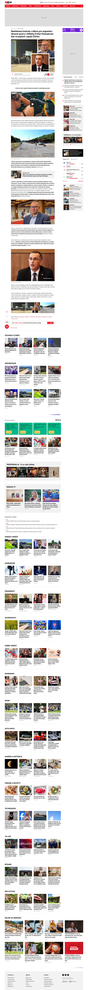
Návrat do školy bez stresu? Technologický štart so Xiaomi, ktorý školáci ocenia (53, 661)
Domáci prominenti (8, 610)
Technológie (10, 808)
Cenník (27, 983)
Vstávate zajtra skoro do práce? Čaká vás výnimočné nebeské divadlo (11, 772)
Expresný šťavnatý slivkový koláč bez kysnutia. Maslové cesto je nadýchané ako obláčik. (11, 799)
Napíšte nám (10, 984)
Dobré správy (11, 645)
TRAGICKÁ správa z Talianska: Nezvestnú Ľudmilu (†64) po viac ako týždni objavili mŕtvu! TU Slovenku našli (75, 201)
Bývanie (8, 864)
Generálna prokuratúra (35, 317)
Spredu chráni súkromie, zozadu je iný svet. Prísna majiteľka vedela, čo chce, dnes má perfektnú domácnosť (11, 881)
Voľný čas (72, 6)
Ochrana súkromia (11, 979)
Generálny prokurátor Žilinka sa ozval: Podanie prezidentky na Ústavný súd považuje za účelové (25, 351)
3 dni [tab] (75, 77)
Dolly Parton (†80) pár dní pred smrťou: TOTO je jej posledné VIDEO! (54, 606)
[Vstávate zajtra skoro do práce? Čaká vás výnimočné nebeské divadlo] (11, 764)
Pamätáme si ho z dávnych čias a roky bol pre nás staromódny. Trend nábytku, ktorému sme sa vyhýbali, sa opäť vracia (40, 881)
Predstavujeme (7, 748)
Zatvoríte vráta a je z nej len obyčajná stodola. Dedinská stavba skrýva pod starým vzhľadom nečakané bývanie (25, 881)
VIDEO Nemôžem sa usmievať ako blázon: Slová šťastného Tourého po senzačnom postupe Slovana (40, 717)
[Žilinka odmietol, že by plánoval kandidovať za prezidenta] (11, 342)
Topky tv (58, 6)
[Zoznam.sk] (66, 981)
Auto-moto (9, 728)
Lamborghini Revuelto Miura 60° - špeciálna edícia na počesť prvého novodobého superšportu (11, 744)
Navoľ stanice (65, 181)
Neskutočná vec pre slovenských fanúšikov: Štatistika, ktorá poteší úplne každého (53, 450)
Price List (27, 984)
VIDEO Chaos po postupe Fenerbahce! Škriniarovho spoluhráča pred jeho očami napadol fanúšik (54, 716)
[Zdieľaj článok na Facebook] (7, 317)
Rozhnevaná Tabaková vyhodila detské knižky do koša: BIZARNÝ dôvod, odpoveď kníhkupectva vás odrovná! (75, 195)
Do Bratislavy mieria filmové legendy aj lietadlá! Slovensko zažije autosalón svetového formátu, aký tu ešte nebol (11, 451)
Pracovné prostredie (22, 776)
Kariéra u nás (10, 983)
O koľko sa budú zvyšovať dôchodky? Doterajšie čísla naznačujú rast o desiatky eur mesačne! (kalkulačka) (11, 690)
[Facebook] (63, 975)
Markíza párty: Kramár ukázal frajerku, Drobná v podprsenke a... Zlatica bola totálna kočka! (40, 607)
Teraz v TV (66, 159)
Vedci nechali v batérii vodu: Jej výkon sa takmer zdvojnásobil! (40, 632)
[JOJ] (64, 166)
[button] (48, 74)
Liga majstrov (7, 721)
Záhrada (6, 910)
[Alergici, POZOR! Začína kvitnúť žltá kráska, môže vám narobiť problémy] (11, 625)
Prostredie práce (51, 776)
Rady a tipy (36, 799)
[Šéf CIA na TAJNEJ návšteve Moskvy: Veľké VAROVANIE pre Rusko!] (66, 207)
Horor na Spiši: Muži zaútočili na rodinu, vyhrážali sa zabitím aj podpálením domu (24, 552)
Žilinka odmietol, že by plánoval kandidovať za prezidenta (10, 350)
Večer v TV (74, 159)
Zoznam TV (11, 487)
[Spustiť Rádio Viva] (72, 29)
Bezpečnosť (7, 829)
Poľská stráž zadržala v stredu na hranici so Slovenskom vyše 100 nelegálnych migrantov (39, 351)
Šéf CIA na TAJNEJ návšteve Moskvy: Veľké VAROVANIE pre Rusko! (75, 208)
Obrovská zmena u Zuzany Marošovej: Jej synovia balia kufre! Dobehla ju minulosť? (33, 505)
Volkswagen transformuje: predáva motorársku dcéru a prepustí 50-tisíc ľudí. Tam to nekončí (53, 745)
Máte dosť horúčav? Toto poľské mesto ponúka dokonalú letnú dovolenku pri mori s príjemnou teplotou (30, 528)
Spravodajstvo (46, 977)
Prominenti (23, 6)
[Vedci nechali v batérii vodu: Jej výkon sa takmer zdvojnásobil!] (40, 625)
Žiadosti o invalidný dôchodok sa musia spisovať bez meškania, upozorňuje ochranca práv (40, 772)
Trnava (49, 556)
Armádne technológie (37, 829)
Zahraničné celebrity (74, 150)
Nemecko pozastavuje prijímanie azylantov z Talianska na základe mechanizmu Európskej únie (54, 352)
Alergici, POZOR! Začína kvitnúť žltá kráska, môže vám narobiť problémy (23, 521)
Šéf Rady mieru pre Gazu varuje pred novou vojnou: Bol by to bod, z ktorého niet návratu (54, 579)
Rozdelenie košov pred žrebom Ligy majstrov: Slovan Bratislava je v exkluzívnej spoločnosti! (25, 716)
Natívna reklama (29, 986)
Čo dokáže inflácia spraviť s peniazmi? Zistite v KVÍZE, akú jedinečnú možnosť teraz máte (40, 450)
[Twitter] (68, 975)
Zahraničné (15, 6)
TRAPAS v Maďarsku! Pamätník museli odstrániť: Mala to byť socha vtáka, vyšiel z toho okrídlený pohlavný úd (31, 524)
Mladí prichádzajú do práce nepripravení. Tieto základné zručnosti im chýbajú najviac (25, 772)
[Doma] (64, 173)
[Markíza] (64, 163)
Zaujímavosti (37, 6)
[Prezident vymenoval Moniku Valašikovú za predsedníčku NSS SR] (54, 844)
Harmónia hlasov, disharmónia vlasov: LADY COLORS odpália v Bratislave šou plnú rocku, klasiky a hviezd (25, 451)
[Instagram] (65, 975)
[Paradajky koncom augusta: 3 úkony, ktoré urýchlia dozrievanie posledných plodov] (11, 898)
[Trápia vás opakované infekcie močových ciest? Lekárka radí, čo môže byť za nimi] (54, 625)
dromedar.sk (21, 638)
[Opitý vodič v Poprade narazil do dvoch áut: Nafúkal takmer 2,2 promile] (11, 544)
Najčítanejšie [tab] (68, 77)
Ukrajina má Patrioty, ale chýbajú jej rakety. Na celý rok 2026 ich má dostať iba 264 (54, 824)
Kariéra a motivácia (13, 756)
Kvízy (52, 6)
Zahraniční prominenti (23, 610)
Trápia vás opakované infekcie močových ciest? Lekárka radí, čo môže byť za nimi (54, 633)
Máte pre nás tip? (47, 986)
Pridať (51, 323)
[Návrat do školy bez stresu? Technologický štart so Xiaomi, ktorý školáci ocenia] (54, 653)
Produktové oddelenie (48, 979)
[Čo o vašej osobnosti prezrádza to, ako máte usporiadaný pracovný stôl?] (54, 764)
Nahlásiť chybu (14, 327)
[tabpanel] (73, 91)
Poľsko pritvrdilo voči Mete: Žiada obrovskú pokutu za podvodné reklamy (39, 579)
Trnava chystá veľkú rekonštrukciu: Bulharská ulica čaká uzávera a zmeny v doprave (54, 552)
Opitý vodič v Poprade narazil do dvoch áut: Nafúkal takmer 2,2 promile (10, 552)
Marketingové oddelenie (48, 984)
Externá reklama (29, 979)
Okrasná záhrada (51, 910)
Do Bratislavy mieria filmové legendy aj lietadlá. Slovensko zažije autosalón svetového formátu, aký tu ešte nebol (40, 745)
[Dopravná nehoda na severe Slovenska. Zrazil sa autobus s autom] (40, 844)
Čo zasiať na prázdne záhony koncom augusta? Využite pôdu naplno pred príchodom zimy (40, 907)
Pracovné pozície (10, 420)
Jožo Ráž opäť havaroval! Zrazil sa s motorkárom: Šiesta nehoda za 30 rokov (24, 531)
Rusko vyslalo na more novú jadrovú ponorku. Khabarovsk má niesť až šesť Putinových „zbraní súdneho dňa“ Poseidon (39, 825)
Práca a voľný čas (8, 776)
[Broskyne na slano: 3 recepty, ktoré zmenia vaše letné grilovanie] (54, 790)
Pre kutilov (10, 891)
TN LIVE (8, 836)
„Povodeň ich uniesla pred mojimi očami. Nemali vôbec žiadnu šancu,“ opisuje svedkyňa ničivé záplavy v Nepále (11, 853)
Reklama (28, 975)
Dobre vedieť (7, 455)
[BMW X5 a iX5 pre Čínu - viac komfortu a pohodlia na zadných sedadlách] (25, 736)
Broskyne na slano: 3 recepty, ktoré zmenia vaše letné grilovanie (53, 798)
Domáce (8, 6)
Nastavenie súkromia (11, 981)
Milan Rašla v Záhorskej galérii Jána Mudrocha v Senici (13, 505)
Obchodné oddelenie (48, 981)
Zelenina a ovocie (37, 910)
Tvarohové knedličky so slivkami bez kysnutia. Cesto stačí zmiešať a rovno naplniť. (25, 799)
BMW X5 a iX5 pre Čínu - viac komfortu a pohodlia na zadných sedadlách (25, 743)
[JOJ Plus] (64, 177)
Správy (7, 508)
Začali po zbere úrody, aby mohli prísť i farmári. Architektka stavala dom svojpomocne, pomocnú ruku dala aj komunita (54, 881)
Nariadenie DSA (10, 986)
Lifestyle (65, 6)
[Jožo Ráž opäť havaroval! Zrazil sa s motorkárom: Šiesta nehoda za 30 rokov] (11, 598)
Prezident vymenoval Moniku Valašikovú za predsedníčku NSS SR (53, 851)
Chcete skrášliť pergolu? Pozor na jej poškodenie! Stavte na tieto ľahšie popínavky (54, 907)
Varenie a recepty (12, 783)
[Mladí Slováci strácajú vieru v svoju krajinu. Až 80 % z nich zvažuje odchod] (54, 681)
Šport (30, 6)
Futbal (44, 510)
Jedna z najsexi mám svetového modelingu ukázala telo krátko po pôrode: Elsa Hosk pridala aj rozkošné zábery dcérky (76, 153)
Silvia (56, 2)
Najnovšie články (11, 517)
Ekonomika (46, 6)
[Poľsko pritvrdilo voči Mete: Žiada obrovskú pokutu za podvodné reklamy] (40, 570)
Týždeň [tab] (80, 77)
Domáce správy (11, 537)
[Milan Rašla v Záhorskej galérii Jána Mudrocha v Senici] (14, 495)
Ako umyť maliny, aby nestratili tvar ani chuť (39, 797)
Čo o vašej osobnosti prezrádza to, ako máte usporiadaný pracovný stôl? (53, 772)
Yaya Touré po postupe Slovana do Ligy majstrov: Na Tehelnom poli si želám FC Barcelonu (50, 506)
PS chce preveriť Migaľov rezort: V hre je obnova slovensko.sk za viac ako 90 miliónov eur (40, 552)
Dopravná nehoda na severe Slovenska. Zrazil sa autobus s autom (40, 851)
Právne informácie (11, 977)
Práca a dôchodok (37, 776)
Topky (19, 28)
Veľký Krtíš (44, 317)
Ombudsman (21, 317)
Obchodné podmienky (30, 981)
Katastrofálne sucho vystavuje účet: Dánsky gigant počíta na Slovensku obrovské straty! (39, 690)
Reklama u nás (28, 977)
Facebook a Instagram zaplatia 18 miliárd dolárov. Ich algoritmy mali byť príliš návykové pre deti (25, 825)
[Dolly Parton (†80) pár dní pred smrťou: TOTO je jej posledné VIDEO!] (54, 598)
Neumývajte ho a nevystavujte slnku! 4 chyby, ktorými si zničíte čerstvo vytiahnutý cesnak (25, 907)
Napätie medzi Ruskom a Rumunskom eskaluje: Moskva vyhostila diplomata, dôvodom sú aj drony (11, 579)
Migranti (27, 317)
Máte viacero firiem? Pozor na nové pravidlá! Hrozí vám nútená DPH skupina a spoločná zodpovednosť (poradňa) (25, 690)
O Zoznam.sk (11, 975)
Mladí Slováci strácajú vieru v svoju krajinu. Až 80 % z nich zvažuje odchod (54, 689)
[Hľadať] (81, 6)
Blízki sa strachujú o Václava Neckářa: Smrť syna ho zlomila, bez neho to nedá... (25, 607)
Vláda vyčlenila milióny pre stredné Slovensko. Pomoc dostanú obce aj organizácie (25, 852)
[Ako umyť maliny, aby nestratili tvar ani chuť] (40, 790)
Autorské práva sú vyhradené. (67, 978)
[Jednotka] (64, 170)
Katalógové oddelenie (48, 983)
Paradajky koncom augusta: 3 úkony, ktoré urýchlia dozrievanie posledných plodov (10, 907)
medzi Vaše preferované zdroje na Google (27, 322)
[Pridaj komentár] (7, 312)
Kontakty (46, 975)
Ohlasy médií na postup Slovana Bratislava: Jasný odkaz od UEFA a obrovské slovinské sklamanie (11, 717)
